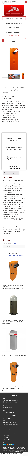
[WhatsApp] (11, 444)
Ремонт (5, 437)
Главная (4, 87)
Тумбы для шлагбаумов (16, 255)
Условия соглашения (10, 426)
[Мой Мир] (13, 444)
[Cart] (24, 40)
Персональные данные (10, 424)
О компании (7, 418)
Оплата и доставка (9, 422)
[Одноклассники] (7, 444)
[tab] (7, 173)
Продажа (6, 435)
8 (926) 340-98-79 (14, 32)
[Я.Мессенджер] (4, 444)
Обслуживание (7, 439)
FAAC (14, 243)
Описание (7, 173)
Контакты (6, 428)
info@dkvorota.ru (14, 27)
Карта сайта (7, 430)
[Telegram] (9, 444)
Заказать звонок (14, 35)
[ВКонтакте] (5, 444)
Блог (4, 420)
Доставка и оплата (14, 131)
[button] (26, 2)
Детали (15, 173)
